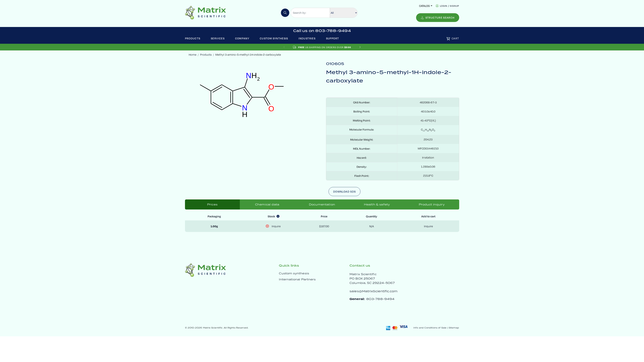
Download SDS (344, 191)
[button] (360, 47)
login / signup (449, 5)
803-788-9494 (380, 299)
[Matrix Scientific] (205, 12)
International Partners (297, 279)
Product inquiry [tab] (431, 204)
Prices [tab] (212, 204)
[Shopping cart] (448, 38)
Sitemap (454, 327)
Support (332, 38)
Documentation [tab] (322, 204)
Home (192, 54)
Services (218, 38)
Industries (307, 38)
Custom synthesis (294, 273)
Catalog (424, 6)
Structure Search (440, 17)
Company (242, 38)
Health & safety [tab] (377, 204)
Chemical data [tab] (267, 204)
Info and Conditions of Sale (429, 327)
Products (192, 38)
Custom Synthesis (274, 38)
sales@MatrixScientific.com (373, 291)
